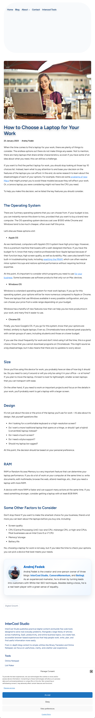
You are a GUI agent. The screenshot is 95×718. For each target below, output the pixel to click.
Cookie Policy (46, 714)
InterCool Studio (39, 575)
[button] (91, 671)
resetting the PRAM (53, 259)
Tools (8, 655)
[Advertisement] (47, 32)
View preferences (47, 709)
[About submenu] (29, 9)
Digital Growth (11, 606)
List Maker (9, 665)
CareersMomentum (59, 575)
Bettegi (80, 575)
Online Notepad (12, 661)
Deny (47, 702)
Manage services (9, 688)
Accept (47, 695)
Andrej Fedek (28, 141)
